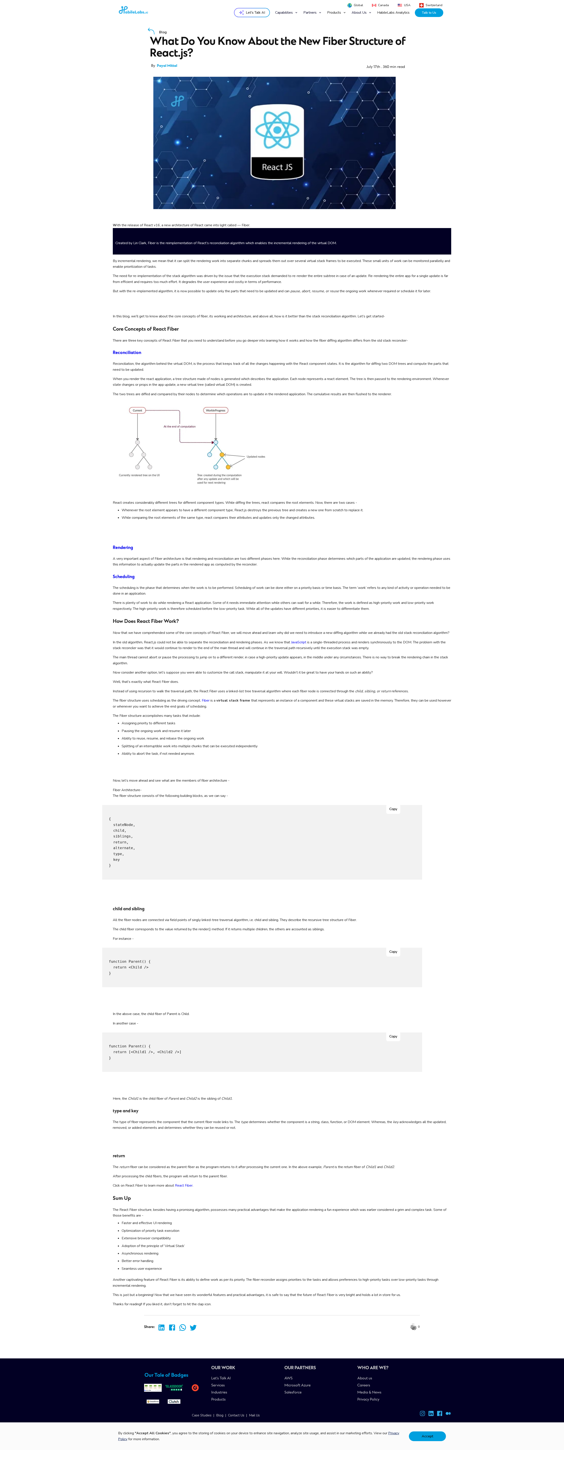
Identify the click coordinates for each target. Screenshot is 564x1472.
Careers (363, 1385)
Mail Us (254, 1415)
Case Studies (202, 1415)
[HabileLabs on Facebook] (439, 1414)
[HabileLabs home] (144, 11)
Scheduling (124, 577)
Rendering (123, 548)
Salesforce (293, 1392)
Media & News (369, 1392)
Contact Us (236, 1415)
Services (218, 1385)
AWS (288, 1378)
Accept (427, 1436)
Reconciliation (127, 353)
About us (364, 1378)
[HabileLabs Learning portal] (448, 1414)
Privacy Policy (368, 1399)
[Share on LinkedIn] (160, 1327)
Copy (393, 809)
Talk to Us (429, 13)
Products (218, 1399)
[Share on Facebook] (170, 1327)
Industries (219, 1392)
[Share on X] (192, 1327)
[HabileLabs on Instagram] (422, 1414)
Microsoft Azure (297, 1385)
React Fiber (184, 1185)
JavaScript (298, 642)
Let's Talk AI (221, 1378)
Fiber (206, 700)
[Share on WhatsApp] (181, 1327)
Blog (219, 1415)
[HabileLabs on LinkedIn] (431, 1414)
